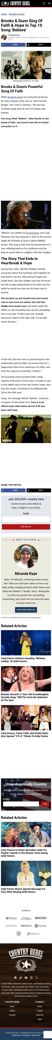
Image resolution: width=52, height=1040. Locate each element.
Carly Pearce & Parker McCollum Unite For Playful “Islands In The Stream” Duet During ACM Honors (24, 853)
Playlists (12, 1015)
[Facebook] (15, 977)
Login (40, 1019)
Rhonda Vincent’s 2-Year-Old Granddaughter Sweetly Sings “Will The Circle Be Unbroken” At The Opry (25, 697)
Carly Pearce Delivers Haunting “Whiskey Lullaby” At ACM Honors (23, 660)
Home (4, 14)
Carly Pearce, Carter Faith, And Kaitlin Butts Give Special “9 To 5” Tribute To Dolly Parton (24, 735)
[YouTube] (26, 977)
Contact (40, 1011)
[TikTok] (20, 977)
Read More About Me (26, 610)
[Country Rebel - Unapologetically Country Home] (15, 3)
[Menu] (49, 3)
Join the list (26, 527)
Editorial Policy (16, 1035)
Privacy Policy (26, 1035)
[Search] (44, 3)
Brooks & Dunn (17, 14)
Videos (12, 1011)
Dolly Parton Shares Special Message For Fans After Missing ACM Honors (23, 890)
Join (45, 804)
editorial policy (36, 617)
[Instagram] (31, 977)
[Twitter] (36, 977)
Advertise (39, 1015)
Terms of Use (36, 1035)
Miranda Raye (15, 35)
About (39, 1007)
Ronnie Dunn (32, 233)
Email (26, 513)
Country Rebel (12, 1002)
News (12, 1007)
